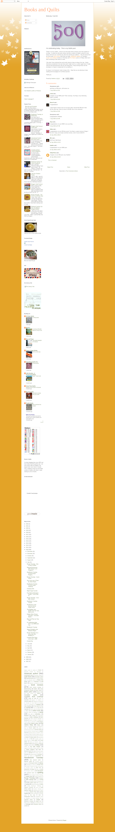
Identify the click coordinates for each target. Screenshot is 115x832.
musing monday (33, 754)
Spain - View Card (36, 376)
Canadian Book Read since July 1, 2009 (32, 638)
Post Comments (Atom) (72, 171)
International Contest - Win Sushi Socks (36, 138)
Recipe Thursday (29, 778)
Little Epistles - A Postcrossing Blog (31, 374)
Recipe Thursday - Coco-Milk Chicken (33, 598)
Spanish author (27, 790)
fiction (31, 720)
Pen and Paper (30, 339)
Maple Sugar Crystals (32, 590)
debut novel (36, 710)
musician (26, 754)
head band (36, 735)
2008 (27, 659)
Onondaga (29, 764)
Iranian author (27, 740)
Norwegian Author (33, 763)
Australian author (39, 677)
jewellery (35, 743)
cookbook (38, 704)
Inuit (31, 738)
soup (37, 787)
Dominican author (27, 712)
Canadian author (30, 695)
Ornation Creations (30, 766)
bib (31, 681)
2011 (27, 547)
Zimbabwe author (37, 804)
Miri (51, 138)
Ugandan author (28, 799)
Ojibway (41, 763)
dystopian (35, 712)
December (30, 551)
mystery (31, 755)
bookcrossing (27, 688)
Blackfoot (37, 683)
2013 (27, 543)
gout (25, 731)
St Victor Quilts (30, 316)
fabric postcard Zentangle (36, 718)
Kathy (51, 129)
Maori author (36, 748)
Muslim (25, 755)
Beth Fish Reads (30, 414)
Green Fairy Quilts (31, 386)
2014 (27, 541)
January (29, 654)
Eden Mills (30, 714)
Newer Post (50, 167)
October (29, 555)
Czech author (33, 709)
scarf (25, 782)
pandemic (41, 766)
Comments (29, 22)
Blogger (64, 820)
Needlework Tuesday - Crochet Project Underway (32, 585)
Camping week (30, 588)
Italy (31, 741)
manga (31, 748)
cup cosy (39, 707)
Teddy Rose (53, 152)
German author (38, 729)
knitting (37, 745)
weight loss (38, 801)
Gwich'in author (40, 732)
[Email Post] (63, 78)
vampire (38, 799)
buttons (38, 693)
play (37, 769)
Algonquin (39, 671)
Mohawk (31, 752)
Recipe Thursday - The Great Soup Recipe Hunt (37, 195)
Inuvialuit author (38, 738)
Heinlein (41, 735)
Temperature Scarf (28, 796)
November (30, 553)
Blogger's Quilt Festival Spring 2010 (36, 127)
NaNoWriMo (38, 755)
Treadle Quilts (29, 403)
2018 (27, 532)
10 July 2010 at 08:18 (55, 135)
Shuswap (37, 784)
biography (36, 681)
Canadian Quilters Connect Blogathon (35, 150)
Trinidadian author (39, 796)
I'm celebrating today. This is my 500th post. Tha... (33, 624)
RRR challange (30, 779)
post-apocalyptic (39, 770)
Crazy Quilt (36, 706)
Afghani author (27, 670)
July (28, 562)
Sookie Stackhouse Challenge (34, 785)
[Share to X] (69, 78)
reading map (29, 776)
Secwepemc (40, 782)
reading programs (38, 776)
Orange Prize (40, 764)
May (28, 646)
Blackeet (31, 683)
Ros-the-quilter (30, 391)
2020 (27, 528)
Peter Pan (38, 767)
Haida (27, 734)
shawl (32, 784)
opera (34, 764)
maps (42, 748)
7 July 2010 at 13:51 (55, 90)
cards (40, 698)
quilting (40, 772)
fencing (26, 720)
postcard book (30, 772)
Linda (51, 93)
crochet (28, 707)
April (28, 648)
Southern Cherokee (38, 788)
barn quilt (37, 678)
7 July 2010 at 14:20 (55, 99)
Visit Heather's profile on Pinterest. (32, 90)
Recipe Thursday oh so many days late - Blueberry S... (32, 634)
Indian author (33, 737)
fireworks (33, 721)
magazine (26, 748)
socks (41, 784)
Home (68, 167)
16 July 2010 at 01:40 (55, 157)
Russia (27, 781)
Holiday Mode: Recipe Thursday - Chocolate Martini (33, 615)
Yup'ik (42, 802)
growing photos (32, 732)
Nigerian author (28, 761)
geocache (31, 729)
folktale (25, 726)
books (35, 688)
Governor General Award (33, 731)
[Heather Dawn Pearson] (25, 243)
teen (40, 795)
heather (52, 145)
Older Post (86, 167)
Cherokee (26, 699)
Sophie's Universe (28, 787)
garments (26, 729)
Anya (51, 121)
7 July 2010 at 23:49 (55, 118)
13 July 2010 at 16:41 (55, 149)
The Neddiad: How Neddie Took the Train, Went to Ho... (33, 611)
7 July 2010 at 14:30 (55, 111)
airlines (34, 670)
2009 (27, 657)
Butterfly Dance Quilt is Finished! (33, 387)
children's (40, 699)
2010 (27, 549)
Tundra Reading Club (37, 798)
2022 (27, 524)
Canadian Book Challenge (33, 696)
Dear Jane (28, 710)
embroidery (37, 714)
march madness (30, 749)
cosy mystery (27, 706)
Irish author (34, 740)
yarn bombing (36, 802)
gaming (40, 728)
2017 (27, 534)
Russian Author (33, 781)
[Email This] (66, 78)
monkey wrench (38, 752)
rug (37, 779)
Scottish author (32, 782)
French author (32, 728)
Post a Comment (52, 160)
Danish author (40, 709)
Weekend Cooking (28, 801)
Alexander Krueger (28, 671)
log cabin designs (35, 746)
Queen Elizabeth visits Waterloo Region (32, 630)
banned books (30, 678)
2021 (27, 526)
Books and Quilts (41, 9)
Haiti (34, 734)
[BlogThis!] (68, 78)
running (41, 779)
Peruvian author (29, 767)
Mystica (28, 327)
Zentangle (28, 804)
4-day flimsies (35, 363)
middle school (36, 751)
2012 (27, 545)
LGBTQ (25, 746)
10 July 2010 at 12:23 (55, 142)
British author (28, 692)
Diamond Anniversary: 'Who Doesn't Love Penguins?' (32, 569)
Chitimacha (41, 701)
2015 (27, 538)
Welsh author (26, 802)
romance (41, 778)
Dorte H (52, 102)
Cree (42, 706)
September (30, 557)
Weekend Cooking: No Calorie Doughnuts (36, 162)
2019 (27, 530)
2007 (27, 661)
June (28, 643)
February (29, 652)
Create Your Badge (28, 244)
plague (33, 769)
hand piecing (26, 735)
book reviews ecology (35, 687)
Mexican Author (27, 751)
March (29, 650)
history (27, 737)
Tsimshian (28, 798)
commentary (31, 704)
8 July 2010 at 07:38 (55, 126)
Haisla (30, 734)
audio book (27, 677)
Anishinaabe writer (28, 675)
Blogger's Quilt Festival (36, 184)
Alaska (39, 670)
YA (31, 802)
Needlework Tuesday (32, 627)
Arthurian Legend (38, 675)
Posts (27, 20)
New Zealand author (35, 759)
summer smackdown (34, 793)
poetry (41, 769)
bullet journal (30, 693)
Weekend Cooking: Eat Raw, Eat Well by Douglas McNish (36, 208)
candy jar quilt (32, 698)
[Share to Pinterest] (73, 78)
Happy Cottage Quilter (31, 350)
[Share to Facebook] (71, 78)
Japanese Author (28, 743)
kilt (32, 745)
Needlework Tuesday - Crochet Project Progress (32, 573)
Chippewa (35, 701)
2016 (27, 536)
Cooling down (35, 317)
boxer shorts (38, 690)
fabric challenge (34, 717)
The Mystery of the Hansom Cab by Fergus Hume (31, 606)
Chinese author (27, 701)
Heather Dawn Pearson (29, 241)
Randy (30, 774)
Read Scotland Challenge (38, 774)
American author (31, 673)
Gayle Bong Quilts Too (32, 362)
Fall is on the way (36, 351)
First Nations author (33, 723)
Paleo (36, 766)
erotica (33, 715)
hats (32, 735)
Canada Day (30, 641)
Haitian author (39, 734)
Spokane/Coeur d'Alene (38, 790)
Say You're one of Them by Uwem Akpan (33, 581)
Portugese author (29, 770)
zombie (26, 805)
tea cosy (32, 795)
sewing (27, 784)
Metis (40, 749)
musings (40, 754)
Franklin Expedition (33, 726)
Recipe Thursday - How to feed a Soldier (32, 564)
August (29, 560)
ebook (41, 712)
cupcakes (26, 709)
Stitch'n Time (33, 792)
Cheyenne (33, 699)
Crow (35, 707)
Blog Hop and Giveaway (31, 106)
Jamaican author (37, 741)
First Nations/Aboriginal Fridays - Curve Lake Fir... (32, 594)
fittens (38, 725)
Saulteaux (40, 781)
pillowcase (26, 769)
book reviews (37, 685)
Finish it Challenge (38, 720)
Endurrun (26, 715)
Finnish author (27, 721)
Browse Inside (40, 691)
